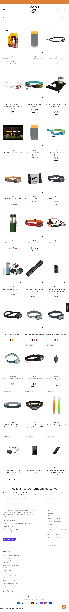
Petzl (56, 56)
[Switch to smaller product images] (6, 17)
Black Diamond (35, 332)
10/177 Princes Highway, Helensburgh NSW (19, 523)
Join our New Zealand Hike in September (34, 1)
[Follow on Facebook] (3, 591)
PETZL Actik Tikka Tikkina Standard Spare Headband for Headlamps (13, 427)
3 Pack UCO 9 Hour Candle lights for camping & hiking (12, 60)
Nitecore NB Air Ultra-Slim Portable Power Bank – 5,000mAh (56, 471)
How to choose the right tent (10, 583)
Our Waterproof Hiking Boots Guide (12, 555)
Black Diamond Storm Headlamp (34, 334)
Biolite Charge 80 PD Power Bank (34, 59)
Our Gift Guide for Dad (9, 580)
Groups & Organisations (53, 534)
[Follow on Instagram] (8, 591)
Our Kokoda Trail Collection (10, 573)
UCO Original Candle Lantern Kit (12, 289)
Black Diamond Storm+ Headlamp (56, 334)
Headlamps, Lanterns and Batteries (14, 608)
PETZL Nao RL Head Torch (56, 243)
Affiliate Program (51, 516)
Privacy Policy (51, 545)
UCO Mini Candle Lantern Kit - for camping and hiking (56, 105)
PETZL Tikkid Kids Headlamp (56, 152)
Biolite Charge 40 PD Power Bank (34, 152)
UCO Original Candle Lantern (12, 243)
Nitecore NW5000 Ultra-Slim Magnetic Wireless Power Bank (56, 290)
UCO (13, 56)
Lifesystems (56, 422)
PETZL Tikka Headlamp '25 (13, 199)
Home (2, 608)
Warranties (50, 524)
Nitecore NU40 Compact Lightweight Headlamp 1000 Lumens (34, 427)
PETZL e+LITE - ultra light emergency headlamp (56, 60)
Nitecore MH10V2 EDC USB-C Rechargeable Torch (34, 290)
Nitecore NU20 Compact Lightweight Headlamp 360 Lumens (13, 472)
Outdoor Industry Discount (54, 537)
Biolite (34, 56)
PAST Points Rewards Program (55, 521)
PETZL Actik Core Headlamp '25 (34, 104)
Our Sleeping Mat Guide (9, 558)
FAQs (48, 510)
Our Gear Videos (7, 570)
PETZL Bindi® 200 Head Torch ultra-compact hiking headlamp (13, 105)
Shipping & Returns (52, 527)
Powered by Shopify (40, 599)
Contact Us (50, 513)
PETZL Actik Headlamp (56, 199)
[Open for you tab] (64, 607)
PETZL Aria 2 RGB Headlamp (34, 378)
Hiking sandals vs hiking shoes (10, 586)
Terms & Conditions (52, 543)
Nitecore (34, 286)
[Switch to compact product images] (9, 17)
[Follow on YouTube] (12, 591)
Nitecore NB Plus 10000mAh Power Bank (34, 471)
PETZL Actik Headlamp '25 (34, 243)
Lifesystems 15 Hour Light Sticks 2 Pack (56, 426)
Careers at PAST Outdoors (54, 518)
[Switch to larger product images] (3, 17)
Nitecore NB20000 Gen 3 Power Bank (56, 379)
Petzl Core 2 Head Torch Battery (34, 199)
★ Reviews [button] (67, 307)
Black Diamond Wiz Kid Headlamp (13, 378)
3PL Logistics (50, 540)
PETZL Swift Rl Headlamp (12, 334)
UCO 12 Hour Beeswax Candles (13, 152)
